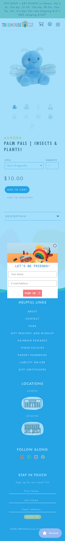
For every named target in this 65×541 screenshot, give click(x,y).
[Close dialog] (54, 245)
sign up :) (32, 293)
